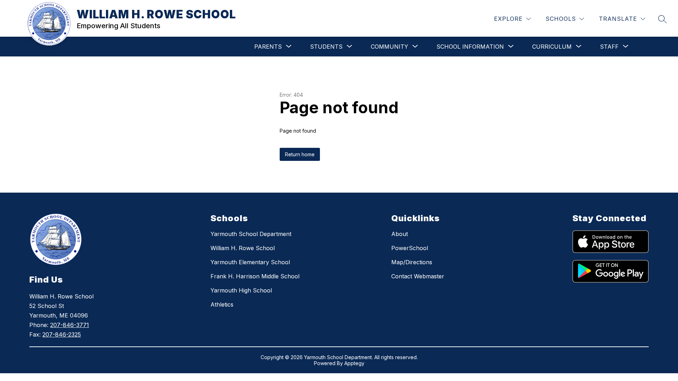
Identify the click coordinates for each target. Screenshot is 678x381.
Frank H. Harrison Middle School (254, 276)
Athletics (221, 304)
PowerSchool (409, 248)
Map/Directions (411, 262)
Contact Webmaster (417, 276)
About (399, 233)
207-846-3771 (69, 324)
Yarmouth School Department (250, 233)
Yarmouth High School (241, 290)
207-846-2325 (61, 334)
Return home (300, 154)
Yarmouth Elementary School (250, 262)
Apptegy (354, 363)
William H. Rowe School (242, 248)
